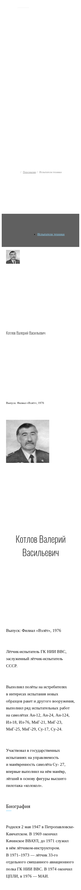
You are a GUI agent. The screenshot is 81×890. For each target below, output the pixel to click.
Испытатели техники (51, 234)
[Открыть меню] (74, 68)
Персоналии (29, 172)
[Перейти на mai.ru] (10, 6)
